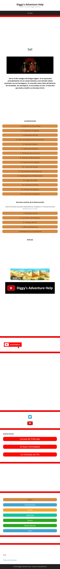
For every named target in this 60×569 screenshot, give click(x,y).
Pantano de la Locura (30, 209)
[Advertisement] (30, 31)
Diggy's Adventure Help (30, 4)
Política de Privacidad (10, 560)
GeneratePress (42, 566)
